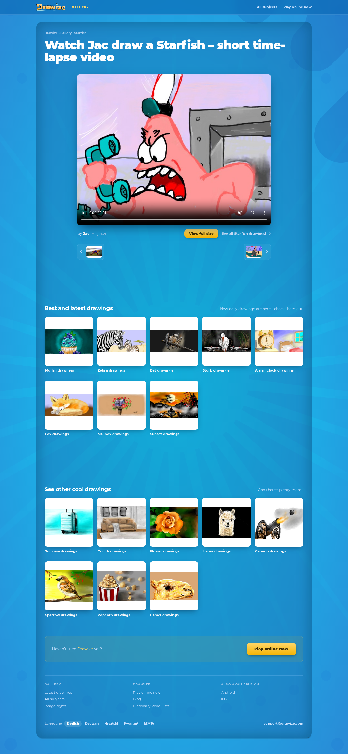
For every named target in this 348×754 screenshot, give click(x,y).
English (72, 723)
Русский (131, 723)
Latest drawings (58, 692)
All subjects (267, 7)
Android (228, 692)
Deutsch (92, 723)
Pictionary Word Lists (151, 706)
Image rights (55, 706)
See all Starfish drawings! (244, 233)
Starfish (80, 33)
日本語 (149, 723)
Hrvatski (111, 723)
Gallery (66, 33)
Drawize (51, 33)
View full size (201, 234)
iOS (224, 699)
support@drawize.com (283, 723)
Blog (137, 699)
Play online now (297, 7)
